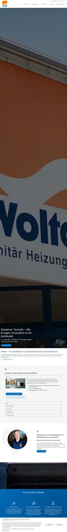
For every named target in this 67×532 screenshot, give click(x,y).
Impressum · (22, 520)
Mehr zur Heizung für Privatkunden (14, 393)
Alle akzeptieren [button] (49, 524)
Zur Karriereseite (41, 451)
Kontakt (25, 520)
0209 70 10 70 (8, 359)
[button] (33, 376)
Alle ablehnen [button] (59, 524)
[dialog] (33, 525)
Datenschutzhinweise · (17, 520)
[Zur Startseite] (9, 4)
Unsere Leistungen (6, 345)
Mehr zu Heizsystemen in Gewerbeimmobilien (15, 397)
